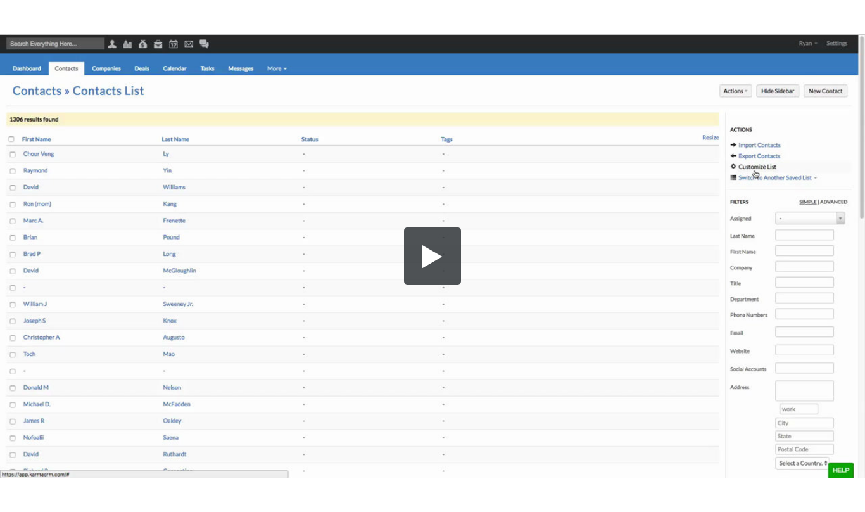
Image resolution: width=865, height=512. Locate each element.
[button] (432, 256)
